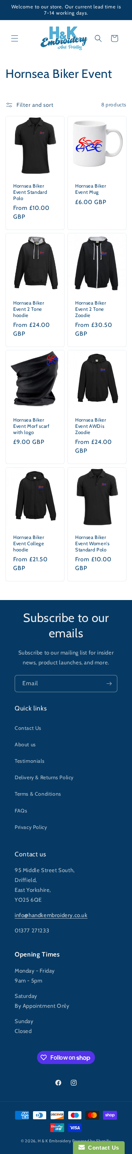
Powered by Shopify (91, 1140)
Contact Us (28, 728)
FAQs (21, 810)
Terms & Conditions (38, 794)
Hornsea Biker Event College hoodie (28, 543)
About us (25, 744)
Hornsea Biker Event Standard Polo (30, 192)
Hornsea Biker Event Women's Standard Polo (92, 543)
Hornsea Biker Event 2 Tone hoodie (28, 309)
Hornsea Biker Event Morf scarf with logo (31, 426)
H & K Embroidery (55, 1140)
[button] (15, 38)
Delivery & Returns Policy (44, 777)
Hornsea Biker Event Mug (90, 189)
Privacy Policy (31, 827)
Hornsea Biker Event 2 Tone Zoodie (90, 309)
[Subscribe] (109, 683)
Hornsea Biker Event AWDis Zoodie (90, 426)
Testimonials (29, 761)
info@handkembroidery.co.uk (51, 915)
